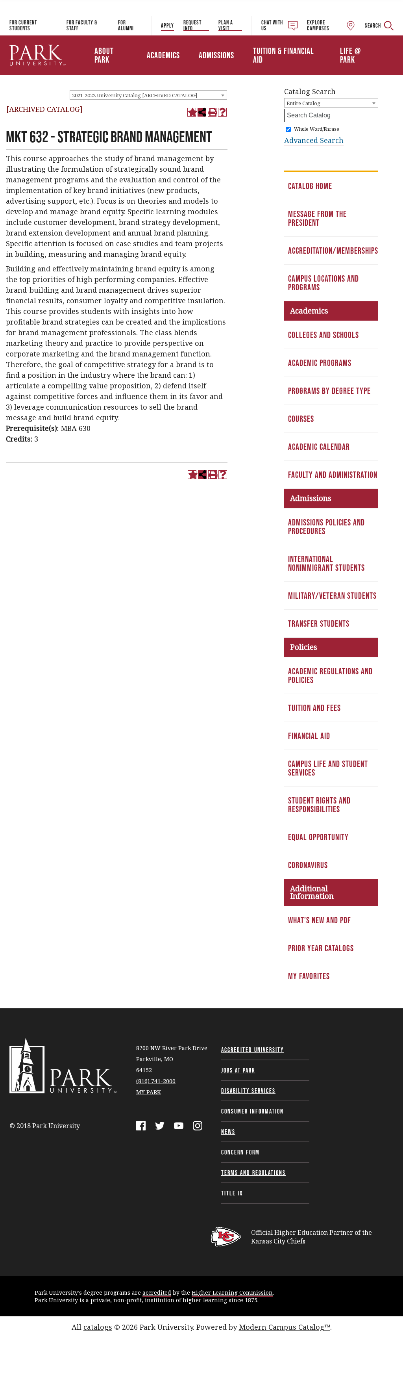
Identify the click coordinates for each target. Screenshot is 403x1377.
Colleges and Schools (323, 335)
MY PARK (148, 1092)
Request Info (192, 25)
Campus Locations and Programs (323, 283)
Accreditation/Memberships (333, 250)
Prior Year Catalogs (321, 948)
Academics (163, 55)
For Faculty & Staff (82, 25)
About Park (104, 55)
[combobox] (148, 95)
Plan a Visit (225, 25)
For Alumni (126, 25)
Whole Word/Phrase (316, 129)
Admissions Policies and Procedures (326, 527)
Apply (167, 25)
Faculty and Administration (332, 474)
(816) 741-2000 (156, 1081)
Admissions (216, 55)
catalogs (97, 1327)
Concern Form (240, 1152)
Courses (301, 418)
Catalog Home (310, 186)
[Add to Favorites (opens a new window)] (191, 112)
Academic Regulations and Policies (330, 675)
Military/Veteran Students (332, 595)
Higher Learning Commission (232, 1292)
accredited (156, 1292)
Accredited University (252, 1049)
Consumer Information (252, 1111)
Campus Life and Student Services (328, 768)
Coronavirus (308, 865)
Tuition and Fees (314, 708)
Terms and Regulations (253, 1172)
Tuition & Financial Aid (283, 55)
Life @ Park (350, 55)
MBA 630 (76, 428)
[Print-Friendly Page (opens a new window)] (212, 112)
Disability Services (248, 1090)
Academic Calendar (319, 446)
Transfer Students (318, 623)
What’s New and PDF (319, 920)
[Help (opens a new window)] (222, 112)
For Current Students (23, 25)
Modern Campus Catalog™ (284, 1327)
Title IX (232, 1193)
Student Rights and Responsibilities (319, 805)
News (228, 1131)
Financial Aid (309, 735)
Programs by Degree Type (329, 390)
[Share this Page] (202, 112)
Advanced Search (314, 140)
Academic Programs (319, 362)
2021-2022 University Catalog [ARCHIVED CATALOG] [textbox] (134, 95)
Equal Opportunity (318, 837)
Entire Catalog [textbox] (303, 103)
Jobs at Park (238, 1070)
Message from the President (317, 218)
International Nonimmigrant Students (326, 563)
